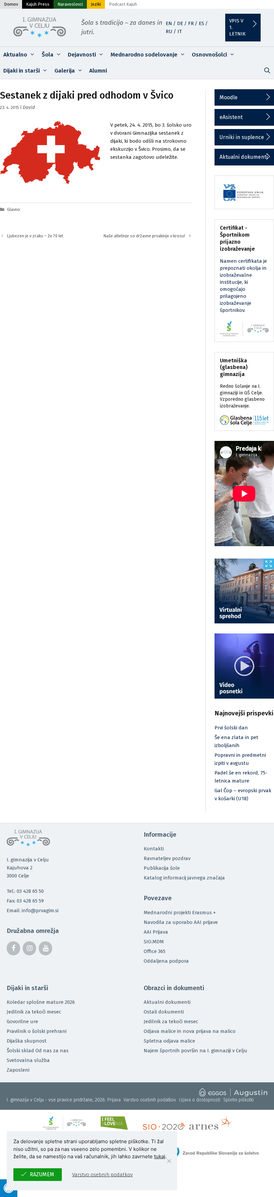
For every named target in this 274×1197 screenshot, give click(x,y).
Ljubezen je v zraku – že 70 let (35, 235)
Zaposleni (18, 1070)
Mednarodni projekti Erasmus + (180, 913)
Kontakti (154, 849)
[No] (168, 1161)
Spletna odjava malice (169, 1041)
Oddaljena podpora (166, 961)
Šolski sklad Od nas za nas (37, 1051)
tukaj (159, 1156)
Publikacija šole (162, 868)
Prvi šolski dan (231, 728)
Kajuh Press (37, 4)
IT (179, 31)
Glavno (13, 209)
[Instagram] (29, 948)
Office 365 (154, 951)
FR (191, 23)
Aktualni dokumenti (244, 157)
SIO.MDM (154, 942)
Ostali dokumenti (164, 1012)
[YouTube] (45, 948)
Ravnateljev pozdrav (167, 858)
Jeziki (96, 4)
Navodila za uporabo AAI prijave (181, 922)
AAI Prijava (156, 932)
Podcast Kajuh (123, 4)
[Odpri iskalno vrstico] (267, 71)
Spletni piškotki (238, 1100)
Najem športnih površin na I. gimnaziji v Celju (195, 1051)
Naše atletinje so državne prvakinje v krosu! (144, 235)
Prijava (114, 1100)
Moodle (229, 97)
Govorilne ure (22, 1022)
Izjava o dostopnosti (199, 1100)
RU (169, 31)
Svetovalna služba (28, 1060)
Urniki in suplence (242, 137)
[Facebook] (13, 948)
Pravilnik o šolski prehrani (36, 1031)
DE (180, 23)
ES (201, 23)
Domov (11, 4)
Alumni (98, 70)
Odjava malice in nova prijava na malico (190, 1031)
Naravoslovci (70, 4)
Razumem (42, 1174)
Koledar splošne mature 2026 (41, 1002)
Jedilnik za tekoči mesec (34, 1012)
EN (169, 23)
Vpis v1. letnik (237, 27)
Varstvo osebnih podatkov (150, 1100)
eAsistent (231, 117)
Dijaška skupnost (26, 1041)
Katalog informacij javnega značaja (184, 878)
